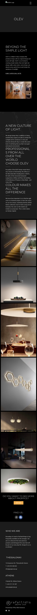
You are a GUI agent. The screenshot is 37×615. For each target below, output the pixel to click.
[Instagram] (16, 517)
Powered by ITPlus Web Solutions (15, 607)
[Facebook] (21, 517)
